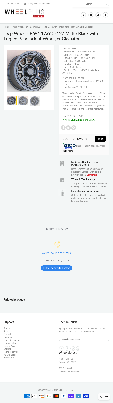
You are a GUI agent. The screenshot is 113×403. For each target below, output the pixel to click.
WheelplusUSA (51, 390)
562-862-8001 (13, 3)
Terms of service (11, 352)
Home (6, 27)
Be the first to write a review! (56, 268)
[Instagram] (78, 348)
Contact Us (9, 334)
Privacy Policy (10, 343)
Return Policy (10, 346)
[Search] (106, 3)
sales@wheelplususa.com (39, 3)
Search (7, 328)
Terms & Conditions (12, 340)
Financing (8, 337)
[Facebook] (67, 348)
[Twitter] (61, 348)
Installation (9, 357)
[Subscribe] (106, 338)
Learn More (67, 151)
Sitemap (7, 349)
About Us (8, 331)
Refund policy (10, 354)
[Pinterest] (72, 348)
